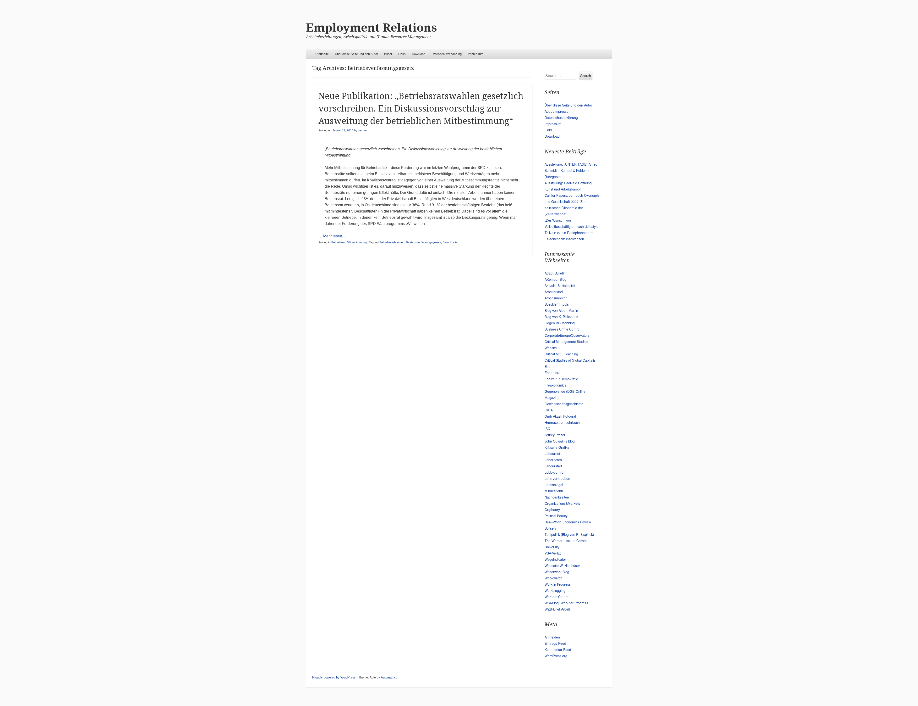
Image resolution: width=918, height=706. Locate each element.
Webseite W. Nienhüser (562, 565)
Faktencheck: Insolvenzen (564, 238)
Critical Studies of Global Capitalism (571, 360)
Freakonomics (555, 385)
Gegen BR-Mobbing (560, 322)
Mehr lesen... (334, 236)
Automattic (388, 677)
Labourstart (553, 466)
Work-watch (553, 578)
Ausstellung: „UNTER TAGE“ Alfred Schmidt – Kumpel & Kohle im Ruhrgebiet (571, 170)
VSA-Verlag (553, 553)
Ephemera (552, 372)
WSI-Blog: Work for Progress (566, 602)
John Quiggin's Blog (560, 441)
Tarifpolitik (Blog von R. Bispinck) (569, 534)
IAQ (547, 428)
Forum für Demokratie (561, 378)
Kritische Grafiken (558, 447)
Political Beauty (556, 515)
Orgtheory (552, 509)
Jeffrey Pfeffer (555, 434)
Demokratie (450, 242)
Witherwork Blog (557, 571)
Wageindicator (555, 559)
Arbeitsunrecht (556, 298)
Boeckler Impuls (557, 304)
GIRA (549, 410)
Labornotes (553, 459)
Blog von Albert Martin (561, 310)
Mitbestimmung (357, 242)
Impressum (475, 54)
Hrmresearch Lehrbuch (562, 422)
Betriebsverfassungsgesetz (423, 242)
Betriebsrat (338, 242)
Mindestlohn (554, 490)
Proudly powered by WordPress (334, 677)
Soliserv (551, 528)
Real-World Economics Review (568, 522)
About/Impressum (558, 111)
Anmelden (552, 637)
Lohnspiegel (554, 484)
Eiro (548, 366)
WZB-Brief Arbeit (557, 609)
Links (402, 54)
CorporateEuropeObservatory (567, 335)
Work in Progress (558, 584)
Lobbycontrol (554, 472)
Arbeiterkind (554, 291)
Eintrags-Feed (555, 643)
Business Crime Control (562, 329)
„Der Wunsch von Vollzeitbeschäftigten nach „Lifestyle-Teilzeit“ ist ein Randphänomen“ (572, 226)
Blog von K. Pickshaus (561, 316)
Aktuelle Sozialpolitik (560, 285)
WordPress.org (556, 655)
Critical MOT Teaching (561, 354)
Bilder (388, 54)
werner (362, 130)
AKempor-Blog (555, 279)
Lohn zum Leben (557, 478)
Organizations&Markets (562, 503)
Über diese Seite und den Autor (356, 54)
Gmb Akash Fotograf (560, 416)
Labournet (552, 453)
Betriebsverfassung (391, 242)
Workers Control (557, 596)
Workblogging (555, 590)
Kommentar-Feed (558, 649)
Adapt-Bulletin (555, 273)
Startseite (322, 54)
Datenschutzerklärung (447, 54)
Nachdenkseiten (557, 497)
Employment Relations (371, 27)
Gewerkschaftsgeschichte (564, 403)
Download (418, 54)
